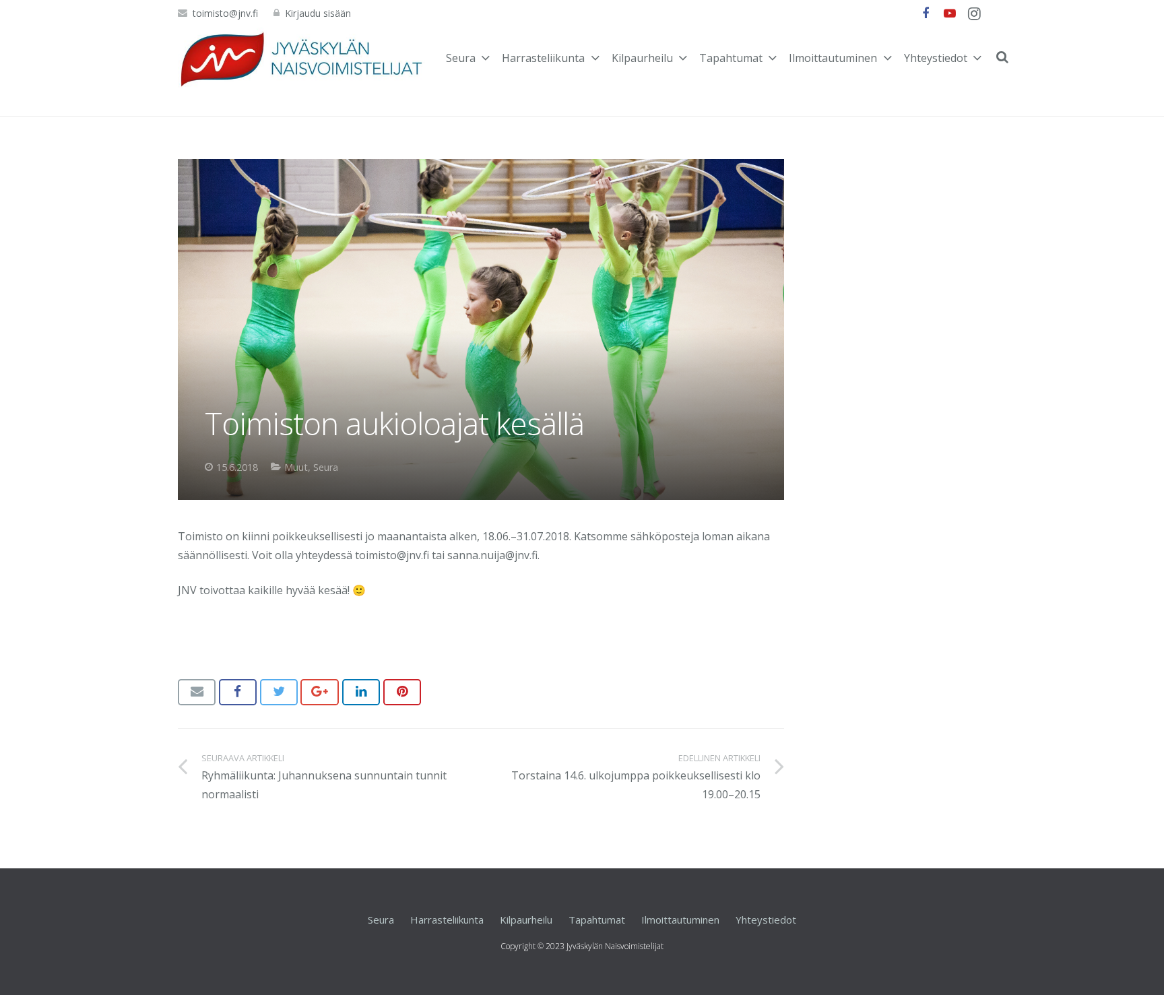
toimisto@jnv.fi (225, 13)
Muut (296, 467)
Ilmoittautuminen (680, 919)
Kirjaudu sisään (318, 13)
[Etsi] (1002, 57)
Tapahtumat (597, 919)
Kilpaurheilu (526, 919)
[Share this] (238, 692)
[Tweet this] (279, 692)
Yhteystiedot (766, 919)
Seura (325, 467)
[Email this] (197, 692)
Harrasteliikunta (447, 919)
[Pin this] (402, 692)
